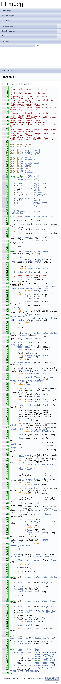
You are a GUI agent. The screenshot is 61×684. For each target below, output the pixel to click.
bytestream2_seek (28, 405)
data (48, 363)
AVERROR (35, 484)
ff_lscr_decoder (34, 649)
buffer (35, 185)
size (29, 353)
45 (5, 189)
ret (20, 257)
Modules (5, 21)
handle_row (29, 217)
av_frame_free (21, 586)
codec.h (25, 161)
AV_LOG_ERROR (49, 287)
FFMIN (40, 259)
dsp (34, 178)
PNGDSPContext (21, 178)
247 (5, 649)
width (13, 425)
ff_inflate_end (22, 592)
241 (5, 636)
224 (5, 601)
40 (5, 180)
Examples (6, 41)
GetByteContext (22, 198)
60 (5, 217)
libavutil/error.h (30, 152)
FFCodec (21, 649)
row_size (37, 204)
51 (5, 200)
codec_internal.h (30, 163)
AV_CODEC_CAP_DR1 (44, 658)
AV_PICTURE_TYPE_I (19, 557)
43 (5, 185)
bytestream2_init (23, 363)
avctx (35, 180)
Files (4, 36)
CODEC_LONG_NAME (22, 653)
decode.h (25, 165)
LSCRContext (33, 176)
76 (5, 252)
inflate (30, 279)
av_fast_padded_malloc (31, 479)
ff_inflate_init (30, 629)
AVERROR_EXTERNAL (40, 290)
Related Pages (8, 16)
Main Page (6, 11)
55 (5, 207)
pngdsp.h (25, 170)
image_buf (37, 200)
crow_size (37, 191)
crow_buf (37, 189)
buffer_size (38, 187)
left (48, 394)
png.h (24, 169)
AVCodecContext (22, 180)
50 (5, 198)
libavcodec (6, 70)
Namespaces (7, 26)
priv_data (16, 344)
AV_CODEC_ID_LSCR (44, 656)
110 (5, 333)
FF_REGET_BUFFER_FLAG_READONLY (26, 381)
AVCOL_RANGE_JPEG (47, 610)
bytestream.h (28, 159)
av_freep (18, 588)
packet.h (25, 167)
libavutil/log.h (29, 154)
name (20, 651)
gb (33, 198)
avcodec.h (26, 157)
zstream (36, 211)
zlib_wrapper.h (29, 172)
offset (40, 350)
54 (5, 206)
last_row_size (39, 194)
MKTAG (12, 462)
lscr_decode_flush (19, 638)
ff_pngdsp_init (22, 625)
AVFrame (18, 183)
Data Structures (8, 31)
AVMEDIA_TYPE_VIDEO (45, 654)
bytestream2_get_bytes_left (24, 261)
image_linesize (40, 202)
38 (5, 176)
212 (5, 577)
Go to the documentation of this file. (18, 84)
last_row (37, 193)
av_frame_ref (33, 560)
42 (5, 183)
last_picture (39, 183)
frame (27, 348)
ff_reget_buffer (29, 377)
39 (5, 178)
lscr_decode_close (32, 577)
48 (5, 194)
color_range (28, 610)
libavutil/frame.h (30, 150)
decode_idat (28, 252)
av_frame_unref (22, 643)
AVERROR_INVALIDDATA (37, 268)
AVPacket (27, 339)
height (14, 429)
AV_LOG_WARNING (18, 316)
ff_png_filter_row (24, 237)
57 (5, 211)
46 (5, 191)
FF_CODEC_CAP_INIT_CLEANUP (24, 671)
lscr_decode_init (31, 601)
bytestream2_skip (23, 272)
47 (5, 193)
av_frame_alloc (43, 617)
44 (5, 187)
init (17, 662)
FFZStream (19, 211)
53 (5, 204)
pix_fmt (26, 612)
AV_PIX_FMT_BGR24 (47, 612)
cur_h (35, 206)
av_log (26, 287)
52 (5, 202)
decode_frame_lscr (32, 333)
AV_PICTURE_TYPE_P (42, 557)
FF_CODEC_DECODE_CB (24, 666)
